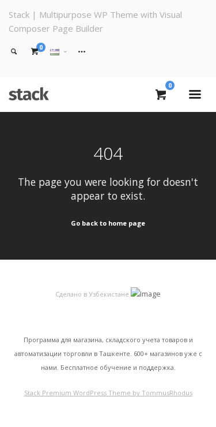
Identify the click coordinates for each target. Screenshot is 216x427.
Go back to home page (108, 223)
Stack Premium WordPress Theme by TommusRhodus (108, 392)
